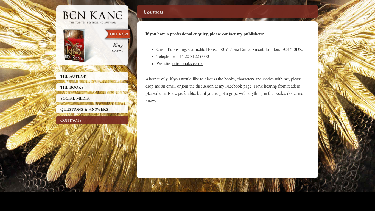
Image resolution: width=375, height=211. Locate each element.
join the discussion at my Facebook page (216, 86)
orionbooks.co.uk (187, 63)
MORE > (117, 51)
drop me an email (160, 86)
